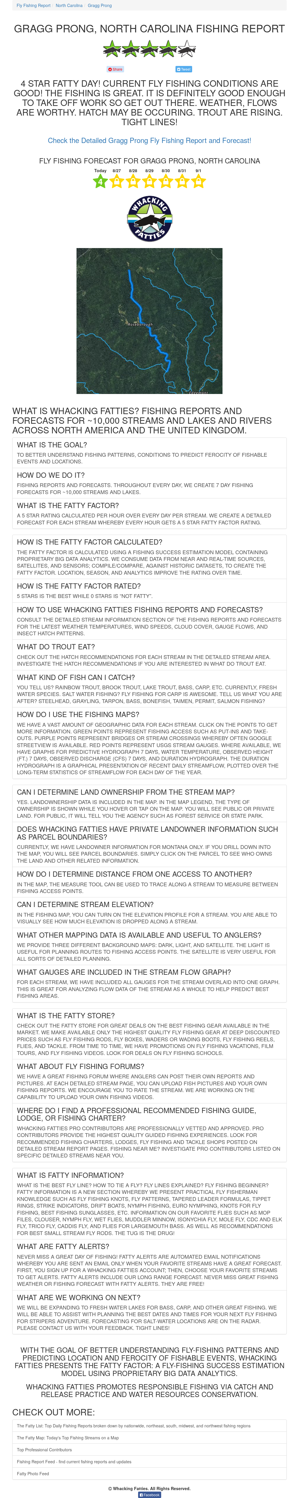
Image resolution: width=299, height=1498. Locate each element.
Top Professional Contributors (44, 1449)
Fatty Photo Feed (33, 1473)
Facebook (151, 1494)
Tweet (185, 69)
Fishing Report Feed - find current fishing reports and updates (74, 1461)
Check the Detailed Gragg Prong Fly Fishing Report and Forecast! (149, 140)
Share (117, 69)
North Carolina (69, 5)
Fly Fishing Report (34, 5)
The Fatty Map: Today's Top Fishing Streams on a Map (68, 1438)
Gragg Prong (100, 5)
